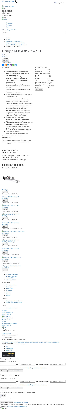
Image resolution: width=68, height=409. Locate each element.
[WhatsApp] (13, 65)
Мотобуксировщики (11, 285)
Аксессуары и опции (11, 308)
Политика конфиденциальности (23, 342)
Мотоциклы (9, 290)
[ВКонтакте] (3, 65)
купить (5, 60)
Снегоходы (9, 287)
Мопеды (8, 295)
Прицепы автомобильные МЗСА (15, 43)
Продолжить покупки (7, 402)
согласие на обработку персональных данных (33, 368)
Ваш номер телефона (43, 364)
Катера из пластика (11, 276)
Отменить (3, 371)
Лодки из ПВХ (9, 278)
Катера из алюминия (12, 274)
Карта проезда (6, 333)
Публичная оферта (7, 342)
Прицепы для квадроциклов (14, 302)
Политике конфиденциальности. (17, 406)
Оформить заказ (19, 402)
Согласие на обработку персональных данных (45, 342)
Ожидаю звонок (13, 371)
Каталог (8, 39)
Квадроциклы (9, 288)
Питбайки (8, 292)
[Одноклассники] (6, 65)
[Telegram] (16, 65)
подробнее (39, 89)
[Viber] (11, 65)
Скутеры (8, 294)
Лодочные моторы (11, 279)
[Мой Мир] (8, 65)
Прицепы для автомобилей (14, 41)
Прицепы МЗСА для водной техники (16, 45)
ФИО (17, 364)
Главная (8, 38)
